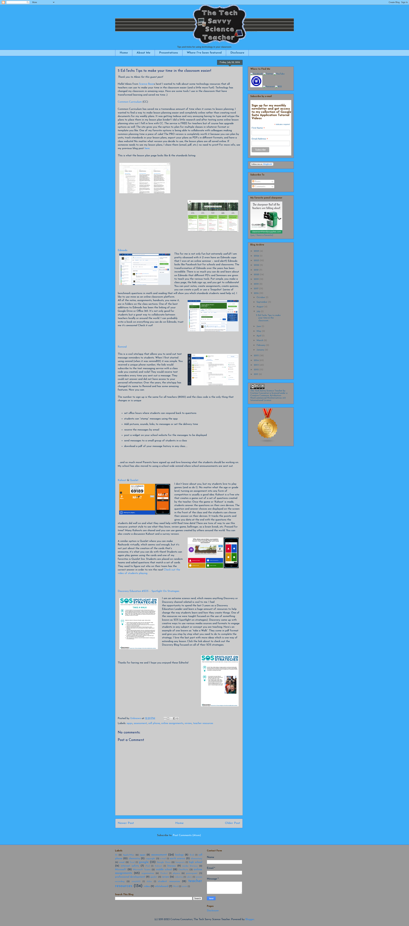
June (259, 326)
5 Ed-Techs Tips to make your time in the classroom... (268, 318)
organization (148, 873)
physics (176, 873)
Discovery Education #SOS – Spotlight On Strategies (148, 591)
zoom (184, 886)
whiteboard (161, 886)
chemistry (134, 858)
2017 (256, 288)
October (261, 297)
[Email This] (165, 718)
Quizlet (134, 480)
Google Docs (163, 862)
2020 (257, 274)
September (262, 302)
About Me (143, 52)
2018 (256, 284)
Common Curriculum (130, 102)
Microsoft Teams (141, 869)
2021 (256, 270)
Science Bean (146, 84)
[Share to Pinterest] (177, 718)
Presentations (168, 52)
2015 (256, 355)
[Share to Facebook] (174, 718)
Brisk (192, 855)
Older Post (232, 823)
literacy (171, 866)
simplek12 (136, 881)
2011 (256, 374)
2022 (257, 265)
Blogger (249, 919)
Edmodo (122, 250)
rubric (189, 877)
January (261, 350)
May (259, 331)
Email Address (260, 138)
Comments (259, 186)
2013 (256, 365)
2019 (256, 279)
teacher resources (203, 723)
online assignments (172, 723)
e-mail (163, 859)
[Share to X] (171, 718)
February (261, 345)
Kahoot (122, 480)
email (121, 862)
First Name (258, 127)
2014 (256, 360)
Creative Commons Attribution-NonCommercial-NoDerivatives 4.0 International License (268, 398)
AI (116, 855)
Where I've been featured (204, 52)
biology (179, 855)
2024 (257, 256)
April (259, 336)
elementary (196, 858)
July (259, 311)
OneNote (183, 869)
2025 (257, 251)
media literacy (189, 866)
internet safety (130, 866)
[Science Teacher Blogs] (267, 442)
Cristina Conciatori (259, 393)
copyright (150, 858)
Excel (132, 862)
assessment (140, 723)
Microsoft (120, 869)
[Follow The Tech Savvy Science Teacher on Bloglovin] (261, 165)
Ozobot (164, 873)
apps (129, 723)
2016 (256, 293)
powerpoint (191, 873)
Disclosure (237, 52)
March (260, 340)
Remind (122, 347)
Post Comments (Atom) (187, 835)
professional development (130, 877)
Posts (257, 181)
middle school (164, 869)
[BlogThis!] (168, 718)
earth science (177, 858)
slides (149, 881)
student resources (169, 881)
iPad (147, 866)
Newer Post (126, 823)
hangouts (180, 862)
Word (175, 886)
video (147, 886)
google (144, 862)
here (147, 148)
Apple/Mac (128, 855)
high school (195, 862)
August (260, 307)
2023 (257, 260)
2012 (256, 369)
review (188, 723)
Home (124, 52)
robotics (179, 877)
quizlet (153, 877)
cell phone (154, 723)
